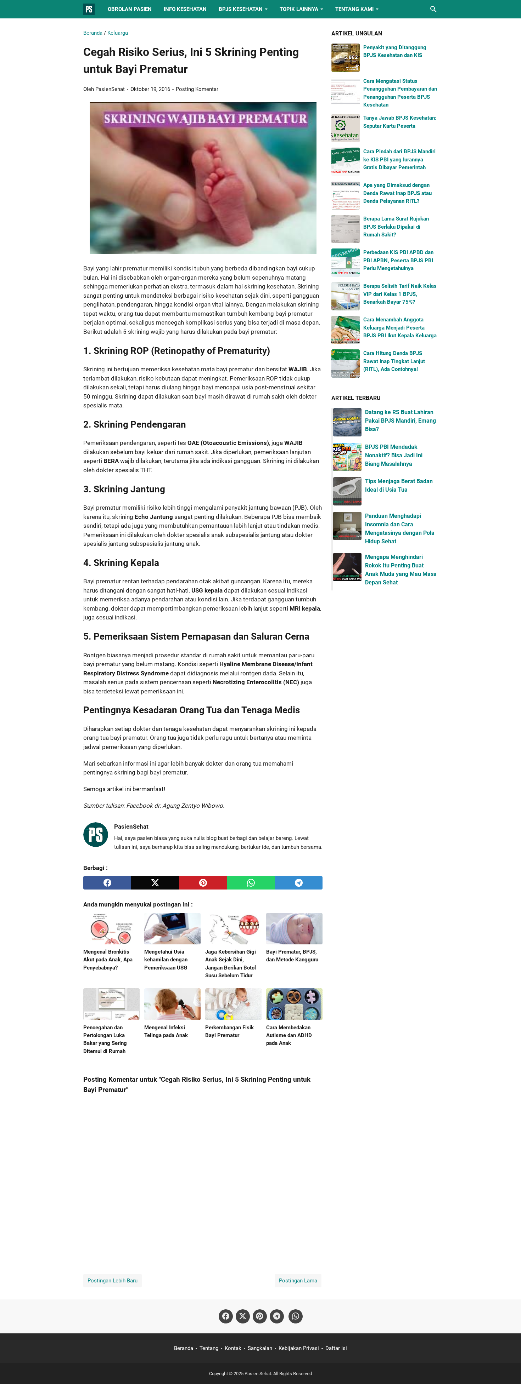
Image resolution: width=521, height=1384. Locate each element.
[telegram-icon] (277, 1316)
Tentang (209, 1348)
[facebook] (107, 883)
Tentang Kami (354, 9)
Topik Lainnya (299, 9)
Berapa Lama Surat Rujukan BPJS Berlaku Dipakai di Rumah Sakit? (396, 227)
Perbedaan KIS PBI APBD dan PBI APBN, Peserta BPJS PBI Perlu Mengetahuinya (398, 260)
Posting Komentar (197, 89)
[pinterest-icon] (260, 1316)
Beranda (183, 1348)
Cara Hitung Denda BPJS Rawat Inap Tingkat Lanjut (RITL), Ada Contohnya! (394, 361)
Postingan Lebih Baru (113, 1280)
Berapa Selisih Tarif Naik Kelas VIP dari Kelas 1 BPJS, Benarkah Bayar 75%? (400, 294)
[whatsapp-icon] (295, 1316)
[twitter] (155, 883)
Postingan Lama (298, 1280)
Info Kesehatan (185, 9)
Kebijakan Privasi (299, 1348)
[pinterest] (203, 883)
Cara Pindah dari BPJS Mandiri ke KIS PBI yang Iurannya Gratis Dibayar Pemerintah (399, 159)
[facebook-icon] (226, 1316)
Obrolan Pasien (130, 9)
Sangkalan (260, 1348)
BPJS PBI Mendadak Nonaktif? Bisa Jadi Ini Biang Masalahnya (393, 455)
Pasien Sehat (258, 1373)
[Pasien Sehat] (89, 9)
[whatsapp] (251, 883)
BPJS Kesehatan (241, 9)
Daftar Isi (336, 1348)
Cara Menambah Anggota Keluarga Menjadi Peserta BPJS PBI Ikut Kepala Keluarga (400, 327)
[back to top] (507, 1368)
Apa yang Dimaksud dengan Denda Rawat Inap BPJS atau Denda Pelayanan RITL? (397, 193)
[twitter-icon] (243, 1316)
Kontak (233, 1348)
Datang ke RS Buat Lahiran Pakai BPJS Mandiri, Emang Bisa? (400, 421)
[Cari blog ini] (433, 9)
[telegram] (299, 883)
